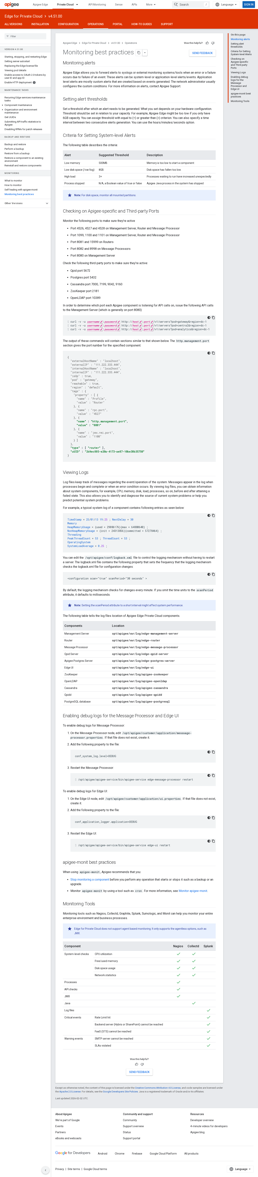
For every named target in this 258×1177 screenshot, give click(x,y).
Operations (96, 24)
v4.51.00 (55, 16)
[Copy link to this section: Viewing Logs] (92, 472)
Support (167, 24)
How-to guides (141, 24)
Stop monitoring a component (89, 879)
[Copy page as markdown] (139, 52)
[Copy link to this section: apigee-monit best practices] (120, 862)
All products (191, 1153)
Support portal (131, 1138)
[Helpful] (207, 43)
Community (130, 1120)
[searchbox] (25, 36)
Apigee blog (197, 1132)
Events (59, 1126)
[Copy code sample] (213, 317)
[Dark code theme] (209, 317)
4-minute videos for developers (209, 1126)
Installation (40, 24)
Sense (119, 4)
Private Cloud (65, 4)
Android (102, 1153)
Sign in (248, 4)
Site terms (74, 1169)
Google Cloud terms (95, 1169)
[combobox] (191, 4)
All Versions (13, 24)
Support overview (133, 1126)
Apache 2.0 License (70, 1091)
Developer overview (202, 1120)
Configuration (68, 24)
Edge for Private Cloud (23, 16)
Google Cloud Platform (163, 1153)
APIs (134, 4)
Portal (117, 24)
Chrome (119, 1153)
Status (127, 1132)
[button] (25, 105)
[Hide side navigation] (45, 1170)
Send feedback (202, 53)
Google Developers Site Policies (120, 1091)
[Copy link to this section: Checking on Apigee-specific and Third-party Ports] (163, 211)
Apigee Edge (40, 4)
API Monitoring (97, 4)
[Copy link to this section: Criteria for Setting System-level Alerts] (139, 135)
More (149, 4)
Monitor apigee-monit (193, 891)
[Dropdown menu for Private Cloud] (79, 4)
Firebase (137, 1153)
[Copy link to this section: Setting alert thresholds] (111, 99)
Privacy (59, 1169)
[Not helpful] (213, 43)
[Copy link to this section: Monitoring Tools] (99, 904)
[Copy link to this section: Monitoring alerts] (99, 63)
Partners (60, 1132)
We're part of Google (67, 1120)
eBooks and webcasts (68, 1138)
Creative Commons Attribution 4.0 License (158, 1087)
